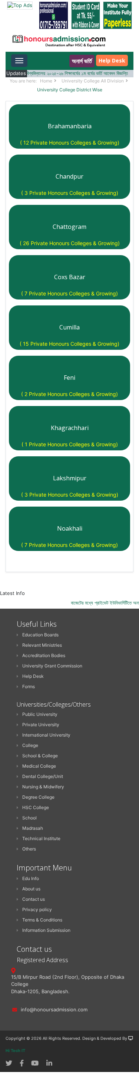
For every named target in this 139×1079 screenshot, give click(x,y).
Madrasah (32, 828)
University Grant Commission (52, 666)
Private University (40, 724)
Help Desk (112, 60)
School (29, 818)
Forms (28, 686)
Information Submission (46, 930)
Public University (39, 714)
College (30, 745)
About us (31, 889)
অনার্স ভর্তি (82, 61)
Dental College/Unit (42, 776)
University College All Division (93, 81)
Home (46, 81)
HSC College (35, 807)
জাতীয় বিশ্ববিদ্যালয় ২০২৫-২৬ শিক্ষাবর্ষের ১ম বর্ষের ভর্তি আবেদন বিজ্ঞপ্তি (67, 73)
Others (29, 849)
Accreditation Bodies (43, 655)
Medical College (39, 766)
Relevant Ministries (42, 645)
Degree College (38, 797)
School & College (40, 755)
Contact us (33, 899)
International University (46, 735)
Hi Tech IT (15, 1050)
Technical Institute (41, 838)
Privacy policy (37, 909)
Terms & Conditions (42, 920)
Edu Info (30, 878)
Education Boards (40, 634)
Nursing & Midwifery (43, 786)
